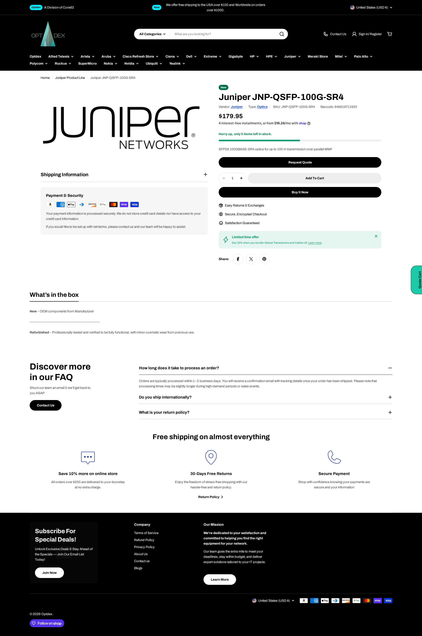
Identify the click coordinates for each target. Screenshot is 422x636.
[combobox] (211, 34)
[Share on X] (251, 259)
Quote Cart (420, 279)
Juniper (237, 107)
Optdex (46, 614)
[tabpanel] (211, 322)
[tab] (54, 296)
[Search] (281, 34)
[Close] (376, 236)
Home (45, 78)
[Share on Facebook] (238, 259)
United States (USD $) (372, 7)
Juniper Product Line (70, 78)
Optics (262, 107)
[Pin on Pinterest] (264, 259)
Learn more (315, 242)
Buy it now (300, 192)
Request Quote (300, 162)
